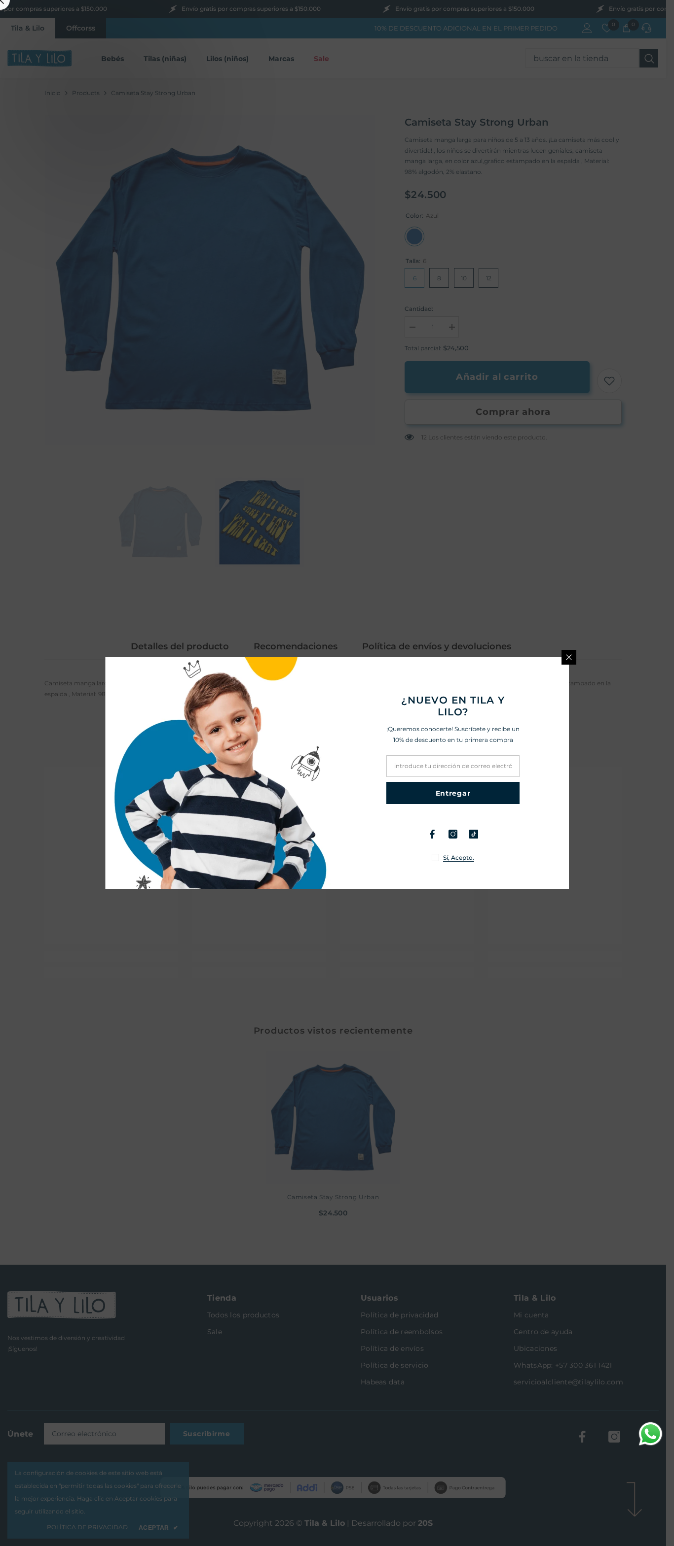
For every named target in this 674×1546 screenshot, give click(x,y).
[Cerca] (569, 657)
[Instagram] (453, 834)
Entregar (453, 793)
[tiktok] (473, 834)
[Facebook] (432, 834)
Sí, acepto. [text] (458, 857)
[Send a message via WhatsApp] (650, 1433)
